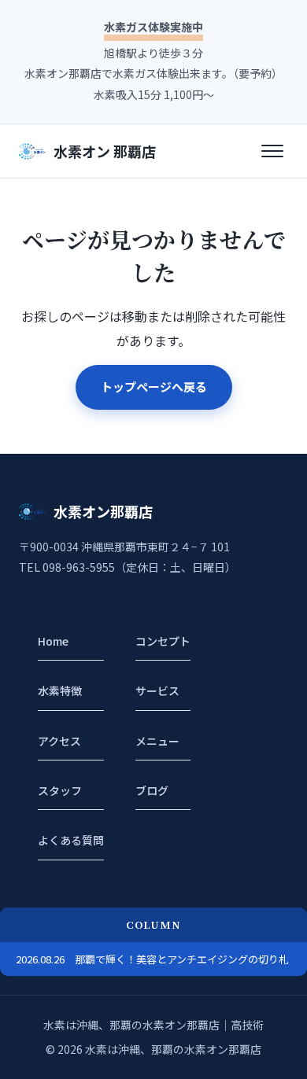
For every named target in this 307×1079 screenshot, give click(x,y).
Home (53, 641)
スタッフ (60, 790)
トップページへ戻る (154, 386)
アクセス (59, 741)
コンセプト (162, 641)
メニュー (157, 741)
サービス (157, 690)
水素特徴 (60, 690)
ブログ (151, 790)
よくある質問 (71, 840)
